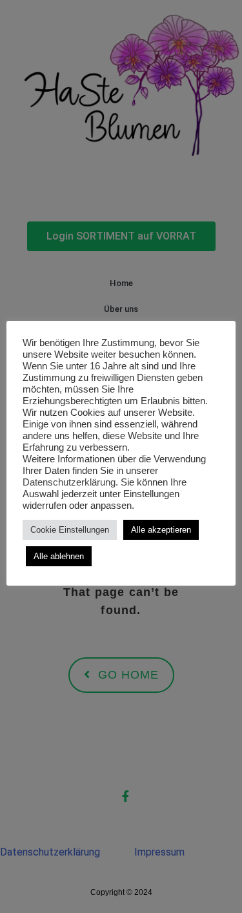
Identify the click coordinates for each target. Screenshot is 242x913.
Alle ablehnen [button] (59, 556)
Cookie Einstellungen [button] (69, 530)
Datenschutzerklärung (69, 482)
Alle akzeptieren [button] (161, 530)
